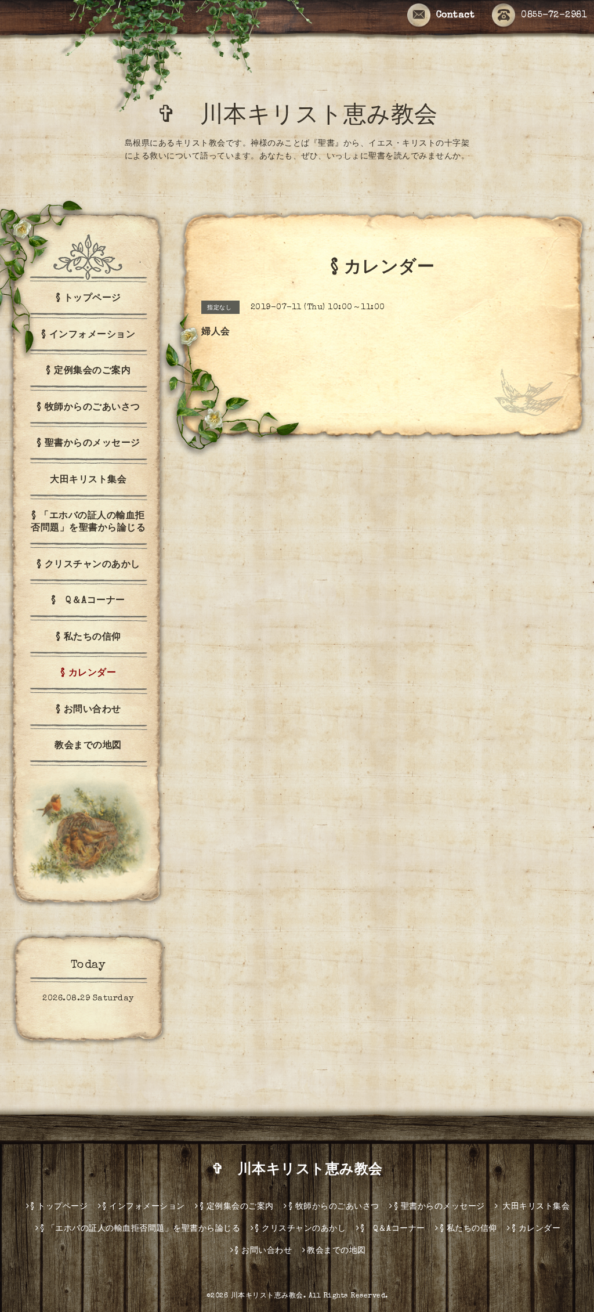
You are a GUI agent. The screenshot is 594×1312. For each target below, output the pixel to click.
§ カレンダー (88, 673)
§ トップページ (88, 298)
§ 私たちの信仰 (88, 637)
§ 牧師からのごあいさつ (88, 408)
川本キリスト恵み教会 (267, 1296)
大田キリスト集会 (88, 480)
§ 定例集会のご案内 (88, 371)
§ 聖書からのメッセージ (88, 444)
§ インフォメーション (88, 335)
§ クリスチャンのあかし (88, 565)
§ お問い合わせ (88, 710)
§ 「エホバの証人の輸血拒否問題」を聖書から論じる (88, 522)
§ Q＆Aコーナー (88, 601)
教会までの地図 (88, 746)
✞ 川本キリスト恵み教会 (309, 117)
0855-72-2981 (554, 15)
